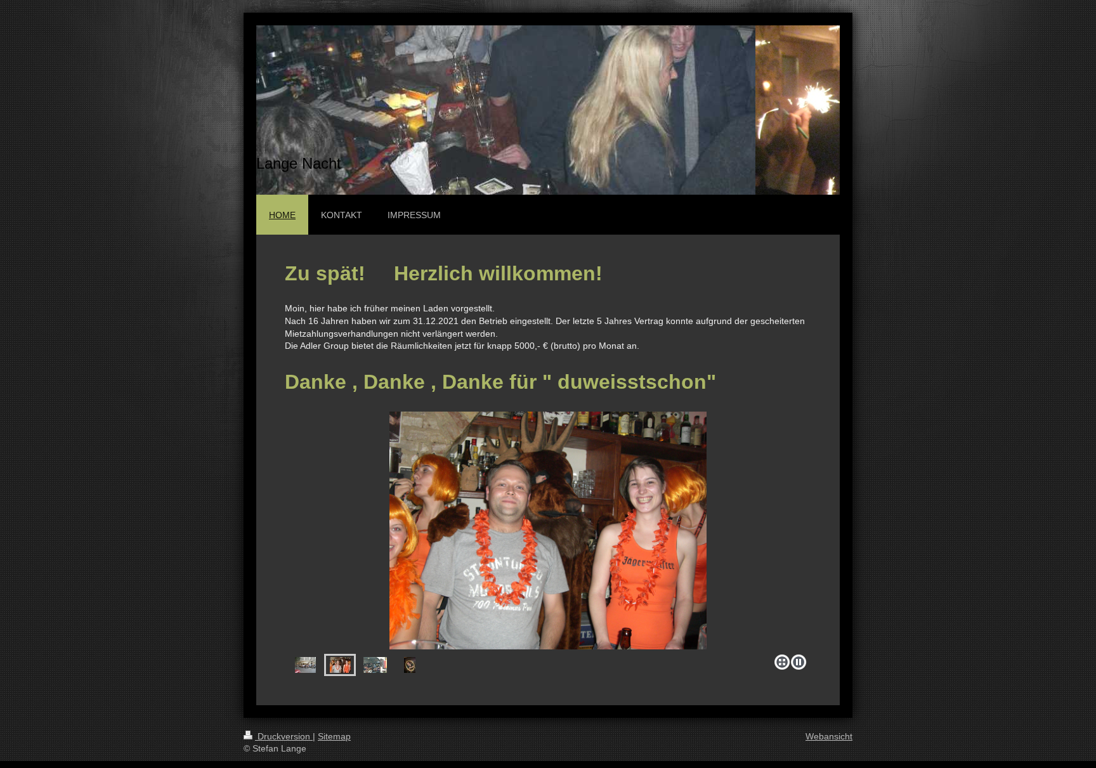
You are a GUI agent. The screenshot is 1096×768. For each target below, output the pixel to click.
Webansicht (829, 736)
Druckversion (284, 736)
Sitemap (334, 736)
